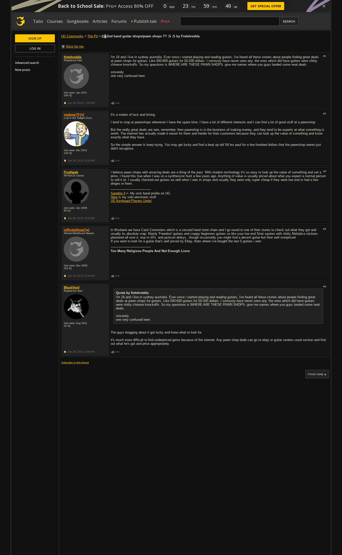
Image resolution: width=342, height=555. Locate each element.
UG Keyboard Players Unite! (131, 201)
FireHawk (71, 172)
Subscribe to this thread (75, 362)
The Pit (92, 36)
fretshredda (72, 57)
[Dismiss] (324, 6)
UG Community (72, 36)
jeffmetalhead (74, 230)
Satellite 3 (118, 193)
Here (114, 197)
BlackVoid (71, 287)
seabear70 (71, 115)
